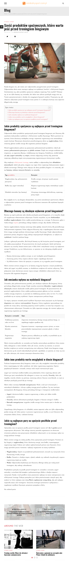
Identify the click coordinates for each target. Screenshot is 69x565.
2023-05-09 (7, 32)
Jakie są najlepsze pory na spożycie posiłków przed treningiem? (28, 119)
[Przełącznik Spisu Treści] (49, 107)
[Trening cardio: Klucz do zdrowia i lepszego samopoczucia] (18, 539)
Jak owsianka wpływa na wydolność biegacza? (23, 115)
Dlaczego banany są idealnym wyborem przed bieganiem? (27, 112)
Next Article (49, 509)
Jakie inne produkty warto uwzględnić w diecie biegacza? (26, 117)
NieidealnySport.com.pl (21, 32)
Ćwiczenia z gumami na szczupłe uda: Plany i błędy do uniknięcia (49, 554)
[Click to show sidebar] (1, 27)
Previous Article (20, 509)
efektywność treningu (21, 162)
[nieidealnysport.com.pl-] (34, 3)
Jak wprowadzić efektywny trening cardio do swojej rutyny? (49, 512)
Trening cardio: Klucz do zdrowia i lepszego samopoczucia (16, 554)
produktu (11, 175)
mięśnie (15, 223)
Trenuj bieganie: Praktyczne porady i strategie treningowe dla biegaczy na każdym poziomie (19, 513)
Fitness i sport (9, 21)
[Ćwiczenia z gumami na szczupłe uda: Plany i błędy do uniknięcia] (50, 539)
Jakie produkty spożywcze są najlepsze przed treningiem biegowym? (30, 110)
